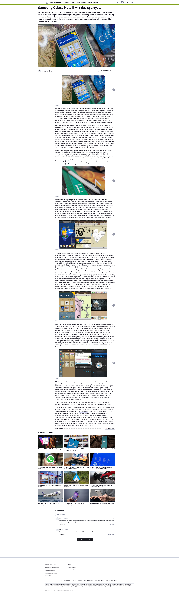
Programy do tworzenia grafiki (51, 573)
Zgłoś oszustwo (81, 2)
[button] (122, 2)
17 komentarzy (104, 70)
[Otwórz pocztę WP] (118, 2)
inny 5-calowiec (83, 411)
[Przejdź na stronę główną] (47, 3)
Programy (66, 2)
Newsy (73, 2)
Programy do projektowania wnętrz (52, 567)
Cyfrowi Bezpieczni (93, 2)
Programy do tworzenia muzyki (51, 566)
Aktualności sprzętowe (72, 566)
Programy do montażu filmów (51, 569)
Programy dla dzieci (49, 572)
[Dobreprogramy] (57, 2)
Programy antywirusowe (50, 570)
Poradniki (69, 564)
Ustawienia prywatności (111, 580)
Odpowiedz (62, 524)
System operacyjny (71, 569)
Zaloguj (127, 2)
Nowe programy (48, 575)
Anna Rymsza (44, 70)
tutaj (71, 590)
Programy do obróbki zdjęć (50, 564)
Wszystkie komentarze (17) (84, 539)
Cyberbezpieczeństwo (72, 567)
